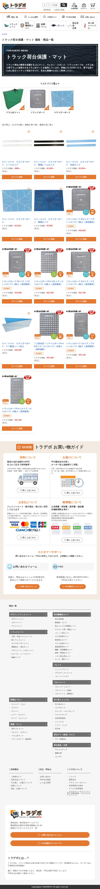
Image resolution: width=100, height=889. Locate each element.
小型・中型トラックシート (22, 636)
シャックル (59, 722)
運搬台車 (58, 753)
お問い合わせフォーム (29, 586)
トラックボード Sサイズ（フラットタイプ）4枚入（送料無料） (81, 282)
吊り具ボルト (60, 704)
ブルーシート (59, 682)
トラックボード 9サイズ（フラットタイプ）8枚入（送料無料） (17, 282)
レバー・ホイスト (18, 715)
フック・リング (61, 725)
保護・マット (16, 724)
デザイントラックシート (20, 614)
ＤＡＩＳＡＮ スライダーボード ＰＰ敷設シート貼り (16, 345)
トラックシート (17, 632)
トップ (4, 34)
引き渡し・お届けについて (21, 783)
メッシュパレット (62, 669)
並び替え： (7, 125)
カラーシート (16, 622)
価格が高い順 (45, 125)
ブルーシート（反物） (64, 690)
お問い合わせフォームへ (52, 835)
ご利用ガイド (52, 17)
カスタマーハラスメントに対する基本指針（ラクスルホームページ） (78, 793)
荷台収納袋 (59, 619)
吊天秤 (57, 729)
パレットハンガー (62, 676)
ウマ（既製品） (61, 739)
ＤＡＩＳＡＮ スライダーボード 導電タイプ (48, 220)
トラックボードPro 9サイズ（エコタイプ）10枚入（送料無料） (49, 282)
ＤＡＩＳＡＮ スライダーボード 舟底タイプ (80, 163)
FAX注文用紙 (71, 17)
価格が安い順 (31, 125)
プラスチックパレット (64, 673)
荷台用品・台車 (60, 745)
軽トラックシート (18, 640)
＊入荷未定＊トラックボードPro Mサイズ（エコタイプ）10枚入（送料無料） (49, 346)
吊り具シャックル (61, 700)
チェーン (14, 711)
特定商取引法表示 (76, 786)
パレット (57, 665)
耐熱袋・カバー (61, 622)
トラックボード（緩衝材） (22, 739)
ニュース (72, 777)
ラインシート (16, 626)
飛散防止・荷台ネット (20, 647)
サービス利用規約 (76, 789)
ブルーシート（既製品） (64, 694)
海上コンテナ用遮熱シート (65, 626)
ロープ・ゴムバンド (19, 718)
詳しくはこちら (29, 490)
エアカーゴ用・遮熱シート (65, 629)
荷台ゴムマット (17, 729)
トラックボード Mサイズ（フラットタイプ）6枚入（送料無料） (81, 220)
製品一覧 (14, 17)
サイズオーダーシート (20, 643)
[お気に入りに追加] (28, 131)
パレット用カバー (62, 633)
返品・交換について (19, 789)
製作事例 (47, 10)
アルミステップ (61, 750)
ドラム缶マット (17, 736)
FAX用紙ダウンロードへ (74, 586)
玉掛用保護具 (60, 718)
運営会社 (72, 780)
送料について (16, 786)
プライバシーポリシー (78, 783)
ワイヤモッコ (60, 708)
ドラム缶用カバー (62, 643)
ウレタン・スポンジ (19, 732)
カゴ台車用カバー (62, 636)
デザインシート (17, 619)
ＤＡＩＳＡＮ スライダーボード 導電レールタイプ (48, 163)
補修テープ (15, 657)
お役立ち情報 (59, 10)
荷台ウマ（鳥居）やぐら (64, 735)
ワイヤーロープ (61, 715)
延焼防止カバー (61, 640)
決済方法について (18, 780)
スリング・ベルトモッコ (64, 711)
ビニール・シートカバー (21, 654)
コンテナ (58, 757)
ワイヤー (14, 708)
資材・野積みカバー (63, 653)
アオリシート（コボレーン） (23, 650)
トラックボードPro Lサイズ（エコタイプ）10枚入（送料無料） (17, 410)
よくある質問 (33, 17)
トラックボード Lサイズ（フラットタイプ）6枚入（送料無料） (81, 345)
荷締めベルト (16, 700)
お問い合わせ (90, 17)
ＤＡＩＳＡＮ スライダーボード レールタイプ (16, 163)
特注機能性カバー (61, 614)
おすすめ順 (17, 125)
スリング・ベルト (18, 704)
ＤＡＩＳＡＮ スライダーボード (16, 220)
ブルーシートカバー (63, 687)
